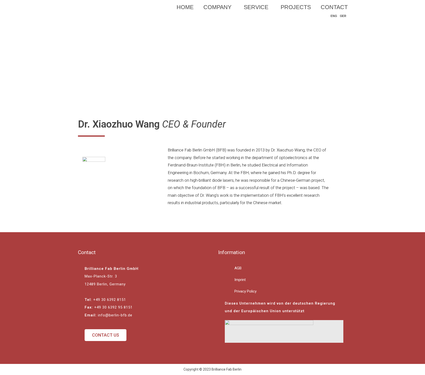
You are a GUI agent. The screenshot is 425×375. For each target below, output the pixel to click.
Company (217, 7)
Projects (296, 7)
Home (185, 7)
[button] (105, 335)
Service (256, 7)
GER (343, 16)
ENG (334, 16)
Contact (334, 7)
